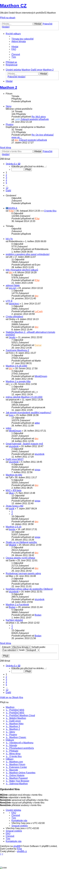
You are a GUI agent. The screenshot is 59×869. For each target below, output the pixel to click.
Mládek (12, 545)
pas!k (11, 508)
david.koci (14, 303)
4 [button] (6, 180)
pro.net (12, 288)
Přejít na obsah (7, 17)
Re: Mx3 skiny (39, 116)
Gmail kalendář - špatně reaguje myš (24, 443)
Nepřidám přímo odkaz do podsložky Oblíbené (29, 589)
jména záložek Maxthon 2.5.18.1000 (24, 397)
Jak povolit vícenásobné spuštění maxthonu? (28, 412)
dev (16, 140)
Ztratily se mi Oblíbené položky (21, 542)
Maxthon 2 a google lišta (18, 381)
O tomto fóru (50, 211)
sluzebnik (14, 446)
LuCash (39, 311)
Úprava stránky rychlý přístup (20, 558)
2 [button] (6, 175)
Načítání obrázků (14, 620)
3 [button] (6, 177)
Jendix (12, 337)
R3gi (11, 211)
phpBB (16, 846)
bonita (12, 529)
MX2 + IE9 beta (13, 490)
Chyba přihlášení (14, 316)
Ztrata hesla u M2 (14, 506)
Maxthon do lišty (14, 475)
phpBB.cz (22, 851)
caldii (17, 119)
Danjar (38, 345)
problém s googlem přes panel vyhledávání (27, 254)
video (8, 428)
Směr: (22, 650)
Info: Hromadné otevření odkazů (22, 270)
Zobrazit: (6, 647)
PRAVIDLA (11, 208)
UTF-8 (9, 301)
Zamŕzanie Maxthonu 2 (17, 350)
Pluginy (9, 124)
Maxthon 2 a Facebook (17, 604)
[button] (13, 164)
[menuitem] (22, 39)
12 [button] (7, 188)
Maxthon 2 (8, 87)
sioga (37, 469)
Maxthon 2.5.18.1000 (16, 366)
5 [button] (6, 183)
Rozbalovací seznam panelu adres (23, 573)
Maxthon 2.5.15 (13, 527)
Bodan (12, 607)
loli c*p (9, 239)
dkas (11, 493)
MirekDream (41, 376)
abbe (37, 423)
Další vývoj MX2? (14, 459)
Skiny (8, 106)
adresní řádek (13, 285)
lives (11, 415)
